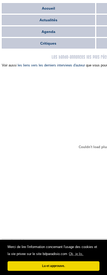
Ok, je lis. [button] (76, 254)
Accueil (48, 8)
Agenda (48, 32)
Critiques (48, 43)
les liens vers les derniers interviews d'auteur (51, 65)
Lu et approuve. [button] (53, 265)
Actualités (48, 20)
